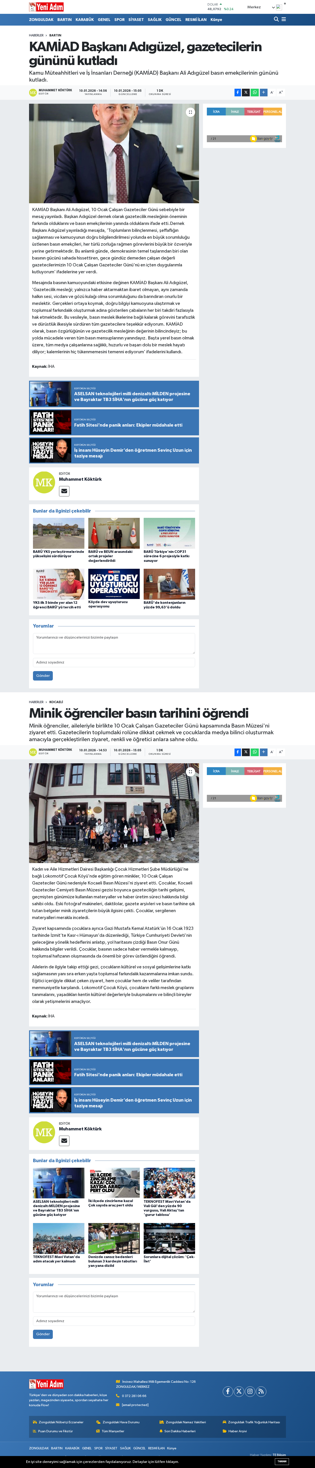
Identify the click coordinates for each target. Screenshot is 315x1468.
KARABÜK (85, 20)
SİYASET (136, 20)
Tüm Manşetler (113, 1431)
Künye (216, 20)
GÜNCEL (173, 20)
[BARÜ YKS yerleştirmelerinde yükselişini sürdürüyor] (58, 533)
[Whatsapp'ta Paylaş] (255, 92)
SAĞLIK (155, 20)
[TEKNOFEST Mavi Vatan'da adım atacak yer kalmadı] (58, 1238)
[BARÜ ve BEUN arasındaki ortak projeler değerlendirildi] (114, 533)
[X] (239, 1391)
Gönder (43, 676)
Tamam (281, 1461)
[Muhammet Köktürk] (44, 482)
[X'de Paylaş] (246, 92)
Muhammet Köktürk (80, 479)
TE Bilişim (279, 1455)
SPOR (119, 20)
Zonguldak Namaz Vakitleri (186, 1422)
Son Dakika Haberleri (180, 1431)
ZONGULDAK (41, 20)
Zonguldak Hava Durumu (121, 1422)
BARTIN (64, 20)
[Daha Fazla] (263, 92)
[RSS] (261, 1391)
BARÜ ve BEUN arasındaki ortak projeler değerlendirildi (110, 556)
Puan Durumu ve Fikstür (55, 1431)
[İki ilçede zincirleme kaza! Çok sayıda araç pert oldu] (114, 1183)
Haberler (36, 35)
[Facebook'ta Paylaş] (238, 92)
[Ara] (277, 20)
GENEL (104, 20)
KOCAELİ (56, 702)
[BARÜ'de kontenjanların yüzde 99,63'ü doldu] (169, 584)
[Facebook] (228, 1391)
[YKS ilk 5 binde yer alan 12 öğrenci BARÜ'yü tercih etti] (58, 584)
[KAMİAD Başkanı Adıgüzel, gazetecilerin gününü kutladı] (114, 153)
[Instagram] (250, 1391)
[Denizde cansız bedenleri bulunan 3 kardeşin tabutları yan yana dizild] (114, 1238)
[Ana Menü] (283, 20)
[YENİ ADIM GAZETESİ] (46, 7)
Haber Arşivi (238, 1431)
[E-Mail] (64, 491)
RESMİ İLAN (196, 20)
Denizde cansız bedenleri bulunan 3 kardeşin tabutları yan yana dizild (112, 1261)
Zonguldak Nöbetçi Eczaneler (61, 1422)
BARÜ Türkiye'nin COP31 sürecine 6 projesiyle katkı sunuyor (166, 556)
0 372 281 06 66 (134, 1396)
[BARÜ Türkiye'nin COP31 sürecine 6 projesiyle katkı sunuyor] (169, 533)
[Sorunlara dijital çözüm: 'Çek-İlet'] (169, 1238)
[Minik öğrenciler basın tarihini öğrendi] (114, 813)
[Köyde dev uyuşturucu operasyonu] (114, 584)
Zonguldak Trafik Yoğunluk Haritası (254, 1422)
